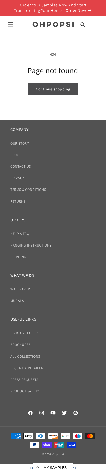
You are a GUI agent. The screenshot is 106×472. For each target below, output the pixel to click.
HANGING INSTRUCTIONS (30, 245)
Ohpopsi (58, 454)
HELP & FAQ (19, 233)
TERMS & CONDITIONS (28, 189)
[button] (10, 24)
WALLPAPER (20, 289)
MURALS (17, 300)
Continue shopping (53, 89)
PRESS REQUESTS (24, 379)
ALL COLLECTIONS (25, 356)
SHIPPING (18, 256)
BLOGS (15, 155)
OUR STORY (19, 143)
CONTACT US (20, 166)
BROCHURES (20, 344)
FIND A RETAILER (24, 333)
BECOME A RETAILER (26, 368)
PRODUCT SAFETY (24, 391)
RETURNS (17, 201)
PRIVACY (17, 178)
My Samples (55, 468)
